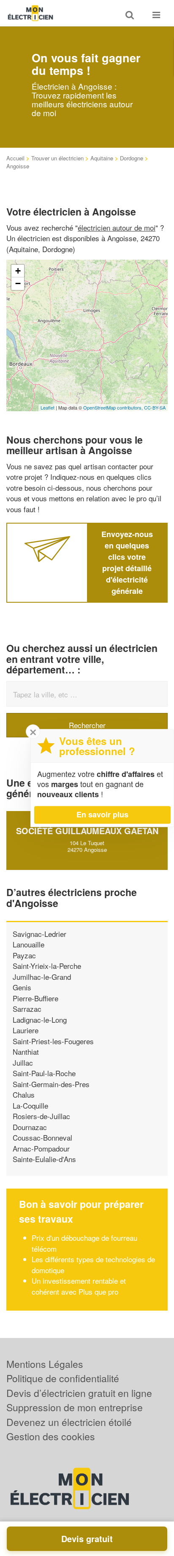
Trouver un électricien (57, 158)
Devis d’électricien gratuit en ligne (79, 1393)
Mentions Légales (44, 1364)
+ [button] (18, 271)
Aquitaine (101, 158)
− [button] (18, 283)
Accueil (15, 158)
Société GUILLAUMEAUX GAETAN (87, 831)
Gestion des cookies (50, 1436)
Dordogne (131, 158)
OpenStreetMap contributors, (113, 407)
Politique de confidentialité (62, 1378)
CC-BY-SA (155, 407)
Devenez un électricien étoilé (69, 1422)
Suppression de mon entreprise (74, 1407)
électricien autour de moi (116, 227)
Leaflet (47, 407)
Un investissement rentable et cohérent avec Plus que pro (79, 1286)
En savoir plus (102, 814)
